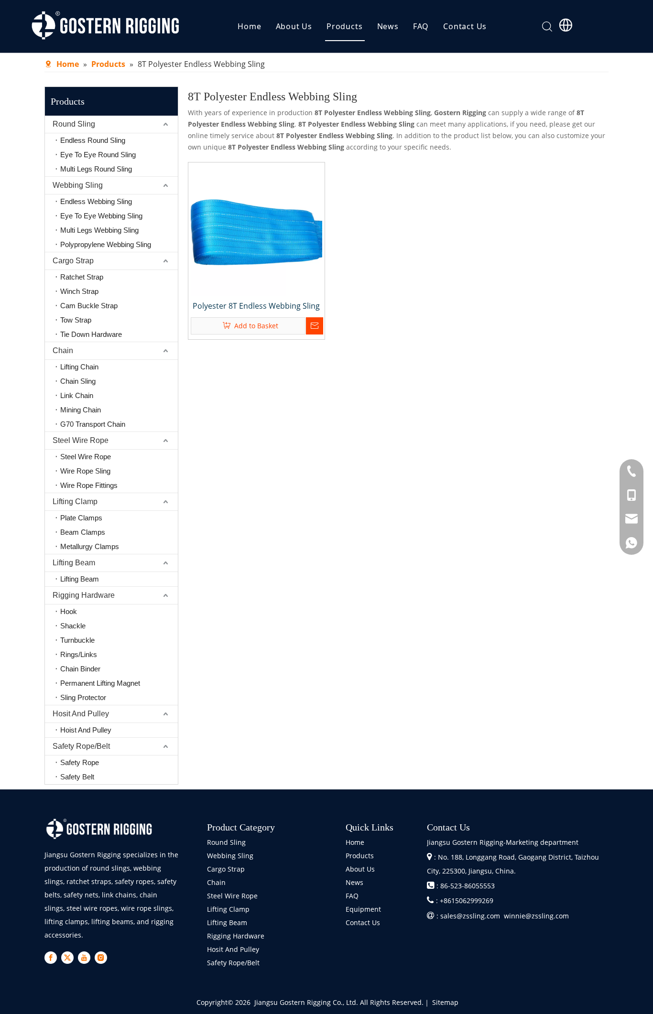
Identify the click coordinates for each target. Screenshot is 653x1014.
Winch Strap (79, 291)
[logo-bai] (99, 829)
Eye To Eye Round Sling (98, 155)
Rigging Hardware (84, 595)
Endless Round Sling (92, 140)
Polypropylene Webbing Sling (105, 244)
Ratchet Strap (81, 277)
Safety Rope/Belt (81, 746)
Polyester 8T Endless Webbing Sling (256, 306)
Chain (63, 350)
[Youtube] (84, 957)
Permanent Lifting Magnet (100, 683)
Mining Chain (80, 410)
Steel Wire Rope (81, 440)
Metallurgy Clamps (89, 546)
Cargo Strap (73, 261)
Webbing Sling (78, 185)
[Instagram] (101, 957)
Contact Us (465, 26)
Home (249, 26)
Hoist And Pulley (85, 730)
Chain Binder (80, 669)
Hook (68, 611)
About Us (294, 26)
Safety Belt (77, 777)
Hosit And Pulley (81, 714)
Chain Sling (78, 381)
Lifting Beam (74, 563)
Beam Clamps (82, 532)
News (388, 26)
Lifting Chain (79, 367)
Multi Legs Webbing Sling (99, 230)
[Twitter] (67, 957)
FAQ (421, 26)
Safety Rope (79, 762)
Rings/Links (78, 654)
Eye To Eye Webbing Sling (101, 216)
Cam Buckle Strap (89, 306)
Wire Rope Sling (85, 471)
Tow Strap (75, 320)
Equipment (363, 909)
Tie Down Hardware (91, 334)
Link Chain (76, 395)
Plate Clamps (81, 518)
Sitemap (445, 1002)
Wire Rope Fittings (89, 485)
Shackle (73, 626)
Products (344, 26)
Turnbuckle (77, 640)
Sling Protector (83, 697)
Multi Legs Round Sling (96, 169)
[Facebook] (50, 957)
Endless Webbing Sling (96, 201)
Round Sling (74, 124)
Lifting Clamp (75, 501)
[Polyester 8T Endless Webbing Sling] (256, 230)
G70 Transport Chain (92, 424)
